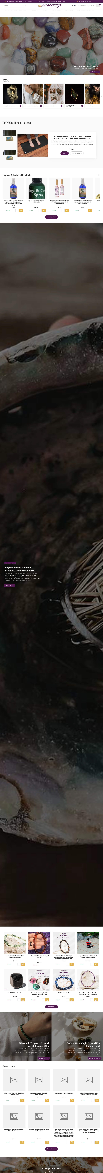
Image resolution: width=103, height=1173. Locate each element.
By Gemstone (34, 10)
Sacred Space (69, 10)
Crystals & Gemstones (19, 10)
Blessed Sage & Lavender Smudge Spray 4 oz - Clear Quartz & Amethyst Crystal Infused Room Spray (13, 203)
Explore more (50, 1006)
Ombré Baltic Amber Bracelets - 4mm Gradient (39, 1094)
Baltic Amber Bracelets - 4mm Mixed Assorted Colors (14, 1094)
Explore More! (50, 217)
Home (7, 10)
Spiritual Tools (56, 10)
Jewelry (44, 10)
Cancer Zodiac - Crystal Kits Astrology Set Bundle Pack (39, 993)
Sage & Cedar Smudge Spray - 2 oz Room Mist (36, 201)
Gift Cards (51, 13)
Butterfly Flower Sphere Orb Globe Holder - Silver (39, 1130)
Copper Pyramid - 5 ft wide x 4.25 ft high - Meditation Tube (88, 956)
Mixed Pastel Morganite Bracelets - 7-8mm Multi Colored (14, 1130)
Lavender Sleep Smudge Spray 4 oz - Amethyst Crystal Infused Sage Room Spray (83, 202)
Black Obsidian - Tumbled (15, 993)
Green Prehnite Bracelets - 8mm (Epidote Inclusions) (15, 956)
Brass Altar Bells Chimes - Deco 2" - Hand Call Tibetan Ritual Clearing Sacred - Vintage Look (89, 1131)
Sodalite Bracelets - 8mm (64, 993)
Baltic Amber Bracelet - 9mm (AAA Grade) (39, 956)
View (63, 153)
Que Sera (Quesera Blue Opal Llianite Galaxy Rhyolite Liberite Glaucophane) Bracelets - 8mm (63, 957)
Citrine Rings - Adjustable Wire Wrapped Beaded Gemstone (89, 1094)
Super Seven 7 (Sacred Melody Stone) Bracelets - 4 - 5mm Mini (88, 993)
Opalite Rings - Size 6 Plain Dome (64, 1093)
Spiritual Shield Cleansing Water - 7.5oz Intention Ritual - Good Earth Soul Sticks (59, 202)
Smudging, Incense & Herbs (85, 10)
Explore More (50, 1148)
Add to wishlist (76, 153)
